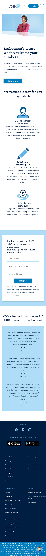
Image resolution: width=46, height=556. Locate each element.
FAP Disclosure (33, 502)
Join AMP (7, 492)
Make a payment (10, 508)
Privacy (7, 536)
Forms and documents (12, 512)
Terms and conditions (12, 528)
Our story (8, 461)
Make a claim (9, 504)
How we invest (9, 469)
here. (9, 289)
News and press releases (36, 469)
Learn (29, 461)
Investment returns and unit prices (37, 497)
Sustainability (9, 477)
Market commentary (34, 465)
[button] (39, 549)
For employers (9, 473)
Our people (8, 465)
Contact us (8, 496)
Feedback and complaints (13, 500)
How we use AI (9, 532)
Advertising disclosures (12, 524)
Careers (7, 481)
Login (33, 6)
